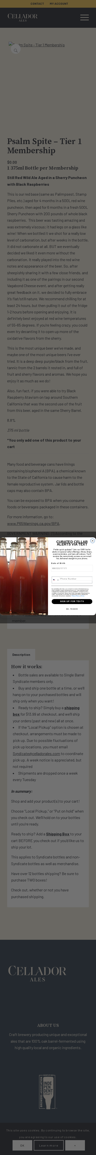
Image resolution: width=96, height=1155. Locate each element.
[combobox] (56, 580)
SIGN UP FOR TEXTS (72, 601)
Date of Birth (58, 563)
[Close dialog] (92, 541)
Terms (82, 596)
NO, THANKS (72, 609)
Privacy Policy (76, 596)
